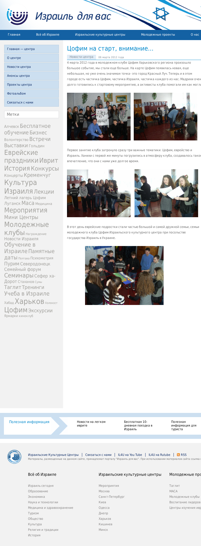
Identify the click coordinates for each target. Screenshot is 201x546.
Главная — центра (21, 49)
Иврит (48, 160)
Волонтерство (16, 140)
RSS (184, 455)
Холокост (51, 303)
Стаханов (26, 282)
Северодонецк (35, 263)
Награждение (36, 234)
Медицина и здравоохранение (50, 508)
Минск (103, 530)
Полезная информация (29, 422)
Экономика (36, 497)
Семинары (19, 275)
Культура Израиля (20, 186)
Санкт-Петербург (112, 497)
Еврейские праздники (21, 156)
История (17, 168)
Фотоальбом (16, 93)
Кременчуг (37, 175)
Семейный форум (22, 269)
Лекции (44, 191)
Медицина (43, 204)
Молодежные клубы (184, 497)
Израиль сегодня (41, 486)
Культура (35, 524)
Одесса (104, 508)
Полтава (24, 258)
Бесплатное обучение (27, 129)
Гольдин (36, 146)
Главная (14, 34)
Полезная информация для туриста (184, 425)
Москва (104, 491)
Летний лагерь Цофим (25, 197)
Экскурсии (40, 310)
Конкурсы (45, 168)
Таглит (12, 287)
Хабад (9, 303)
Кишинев (105, 524)
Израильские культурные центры (100, 34)
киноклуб (26, 316)
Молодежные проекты (158, 34)
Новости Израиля (21, 239)
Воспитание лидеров (184, 502)
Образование (38, 491)
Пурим (11, 264)
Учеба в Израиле (26, 293)
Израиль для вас (55, 15)
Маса (28, 203)
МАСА (173, 491)
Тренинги (33, 287)
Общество (35, 519)
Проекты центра (19, 84)
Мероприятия (25, 210)
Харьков (29, 301)
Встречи (40, 139)
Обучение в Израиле (20, 247)
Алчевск (11, 126)
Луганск (12, 203)
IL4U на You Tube (130, 455)
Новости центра (19, 67)
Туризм (33, 513)
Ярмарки (11, 316)
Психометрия (41, 258)
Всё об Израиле (47, 34)
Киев (102, 502)
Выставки (16, 145)
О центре (14, 58)
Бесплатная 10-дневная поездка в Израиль (138, 425)
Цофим (15, 310)
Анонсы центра (18, 76)
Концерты (13, 175)
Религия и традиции (43, 530)
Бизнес (38, 132)
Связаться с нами (20, 102)
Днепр (103, 513)
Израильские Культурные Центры (53, 455)
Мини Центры (21, 217)
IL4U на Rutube (159, 455)
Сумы (38, 282)
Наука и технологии (43, 502)
